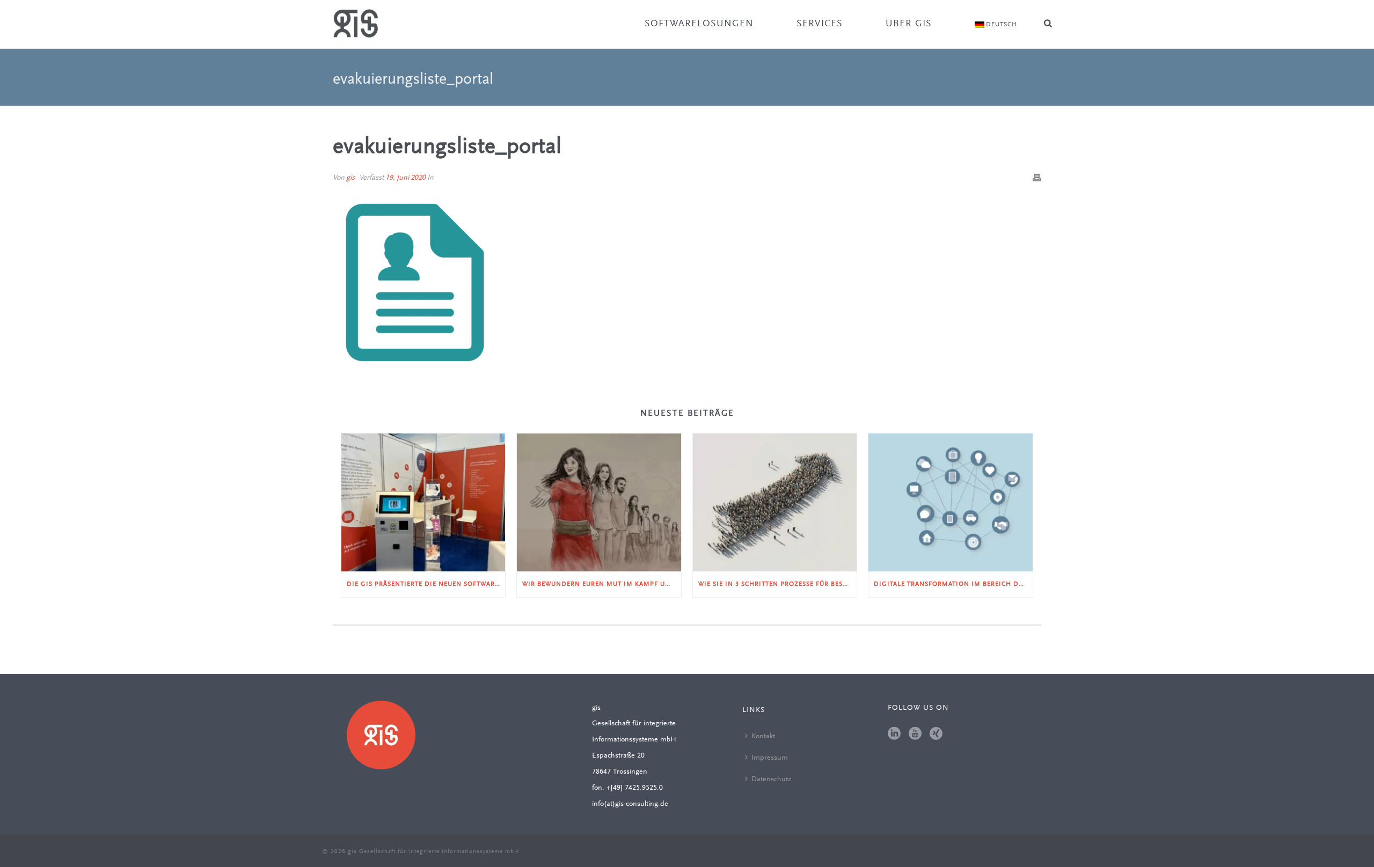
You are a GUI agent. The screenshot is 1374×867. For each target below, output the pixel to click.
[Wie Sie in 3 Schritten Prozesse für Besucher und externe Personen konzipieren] (775, 502)
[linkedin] (894, 734)
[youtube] (915, 734)
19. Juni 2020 (405, 178)
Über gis (909, 24)
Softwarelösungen (699, 24)
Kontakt (763, 736)
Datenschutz (771, 779)
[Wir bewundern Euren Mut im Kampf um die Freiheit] (599, 502)
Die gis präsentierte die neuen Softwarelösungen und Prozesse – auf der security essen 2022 (426, 584)
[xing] (936, 734)
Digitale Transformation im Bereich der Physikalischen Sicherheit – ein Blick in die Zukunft (953, 584)
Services (819, 24)
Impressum (769, 758)
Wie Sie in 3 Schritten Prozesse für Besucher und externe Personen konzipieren (777, 584)
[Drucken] (1037, 178)
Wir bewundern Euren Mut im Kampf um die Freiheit (601, 584)
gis (350, 178)
